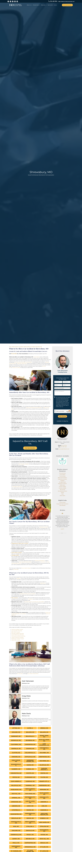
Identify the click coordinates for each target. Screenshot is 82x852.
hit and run (43, 561)
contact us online (16, 367)
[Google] (17, 1)
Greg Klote (26, 696)
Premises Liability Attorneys (17, 633)
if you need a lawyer (26, 568)
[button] (54, 364)
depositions (43, 583)
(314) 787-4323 (63, 446)
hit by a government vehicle (25, 561)
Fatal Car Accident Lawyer (17, 629)
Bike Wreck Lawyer (15, 632)
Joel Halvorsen (28, 681)
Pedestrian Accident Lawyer (17, 638)
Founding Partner (62, 372)
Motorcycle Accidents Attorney (18, 636)
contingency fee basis (17, 486)
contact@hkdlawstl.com (63, 449)
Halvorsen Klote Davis (22, 363)
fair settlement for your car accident (27, 593)
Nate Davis (26, 713)
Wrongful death (15, 555)
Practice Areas (36, 5)
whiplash (27, 464)
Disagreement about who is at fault (19, 543)
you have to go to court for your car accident (34, 601)
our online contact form (33, 673)
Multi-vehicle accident (16, 552)
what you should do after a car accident (23, 362)
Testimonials (50, 5)
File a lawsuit (14, 597)
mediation (30, 599)
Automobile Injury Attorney (17, 634)
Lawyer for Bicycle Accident (17, 637)
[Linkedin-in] (15, 1)
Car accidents (36, 356)
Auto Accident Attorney (16, 630)
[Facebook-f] (8, 1)
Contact (55, 5)
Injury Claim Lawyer (15, 640)
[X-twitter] (12, 1)
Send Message (62, 416)
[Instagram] (10, 1)
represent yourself (43, 527)
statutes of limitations (40, 560)
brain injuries (21, 464)
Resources (43, 5)
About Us (29, 5)
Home (10, 346)
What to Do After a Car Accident (17, 346)
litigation (19, 578)
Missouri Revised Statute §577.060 (33, 407)
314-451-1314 (14, 353)
